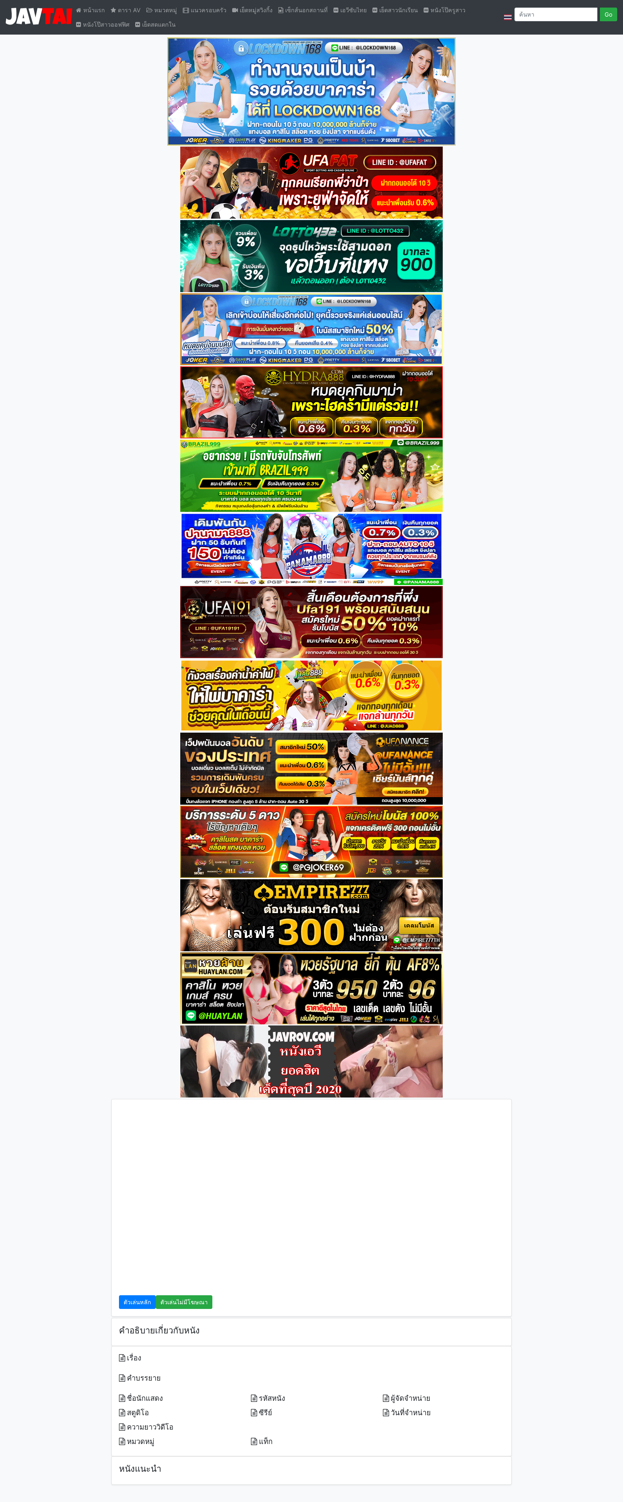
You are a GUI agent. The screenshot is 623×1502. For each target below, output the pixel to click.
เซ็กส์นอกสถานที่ (305, 10)
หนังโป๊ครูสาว (447, 10)
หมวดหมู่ (165, 10)
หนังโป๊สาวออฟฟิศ (105, 24)
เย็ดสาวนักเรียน (397, 10)
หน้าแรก (93, 10)
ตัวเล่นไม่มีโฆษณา (184, 1302)
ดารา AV (128, 10)
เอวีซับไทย (353, 10)
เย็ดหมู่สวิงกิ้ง (255, 10)
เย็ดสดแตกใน (158, 24)
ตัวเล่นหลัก (137, 1302)
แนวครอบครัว (207, 10)
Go (609, 14)
